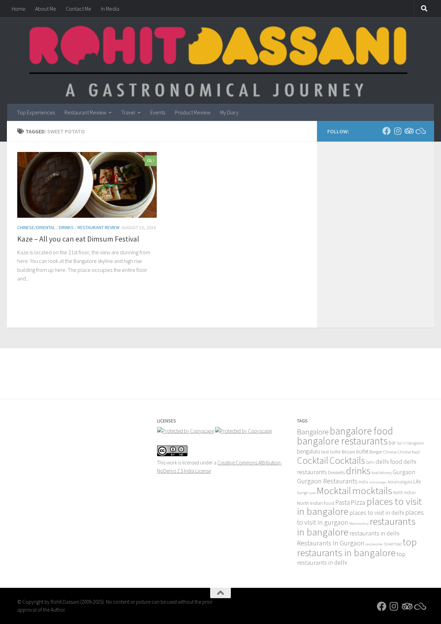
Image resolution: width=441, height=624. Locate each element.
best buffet (331, 452)
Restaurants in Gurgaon (331, 543)
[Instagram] (397, 131)
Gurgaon (404, 472)
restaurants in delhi (374, 533)
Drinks (66, 227)
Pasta (342, 502)
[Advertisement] (220, 367)
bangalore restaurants (342, 440)
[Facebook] (386, 131)
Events (157, 112)
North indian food (315, 503)
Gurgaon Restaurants (327, 481)
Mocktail (334, 490)
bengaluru (308, 451)
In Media (110, 8)
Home (18, 8)
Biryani (348, 452)
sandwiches (374, 544)
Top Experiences (36, 112)
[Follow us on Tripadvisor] (408, 131)
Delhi (370, 462)
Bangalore (313, 432)
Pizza (358, 502)
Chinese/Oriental (36, 227)
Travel (128, 112)
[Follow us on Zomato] (420, 131)
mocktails (372, 490)
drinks (358, 470)
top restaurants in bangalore (357, 547)
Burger (375, 452)
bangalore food (361, 430)
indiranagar (378, 482)
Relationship (359, 523)
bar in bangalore (410, 443)
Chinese (390, 451)
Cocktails (347, 460)
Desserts (336, 472)
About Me (45, 8)
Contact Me (78, 8)
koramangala (400, 482)
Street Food (393, 544)
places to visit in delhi (376, 512)
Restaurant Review (85, 112)
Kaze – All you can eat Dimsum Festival (78, 239)
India (363, 482)
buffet (362, 451)
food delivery (381, 472)
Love (312, 493)
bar (392, 442)
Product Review (193, 112)
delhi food (389, 462)
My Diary (229, 112)
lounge (302, 492)
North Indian (404, 492)
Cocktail (312, 460)
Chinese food (409, 451)
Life (417, 481)
